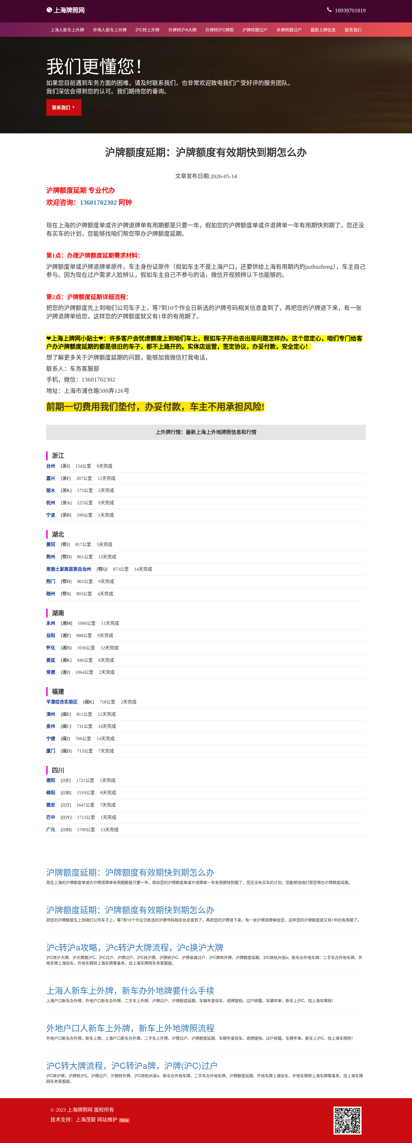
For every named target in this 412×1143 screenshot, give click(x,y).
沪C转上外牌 (147, 29)
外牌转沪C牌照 (219, 29)
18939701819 (350, 10)
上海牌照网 (69, 9)
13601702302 (98, 202)
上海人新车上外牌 (67, 29)
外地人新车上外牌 (110, 29)
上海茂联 (86, 1120)
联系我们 (353, 29)
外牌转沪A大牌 (182, 29)
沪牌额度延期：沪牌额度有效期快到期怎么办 (130, 872)
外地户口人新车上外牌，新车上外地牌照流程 (130, 1028)
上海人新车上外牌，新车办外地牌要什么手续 (130, 990)
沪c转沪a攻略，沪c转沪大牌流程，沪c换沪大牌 (134, 947)
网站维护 (107, 1120)
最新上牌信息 (323, 29)
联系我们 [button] (61, 107)
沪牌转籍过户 (255, 29)
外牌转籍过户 (289, 29)
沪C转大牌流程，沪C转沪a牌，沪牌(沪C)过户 (132, 1065)
